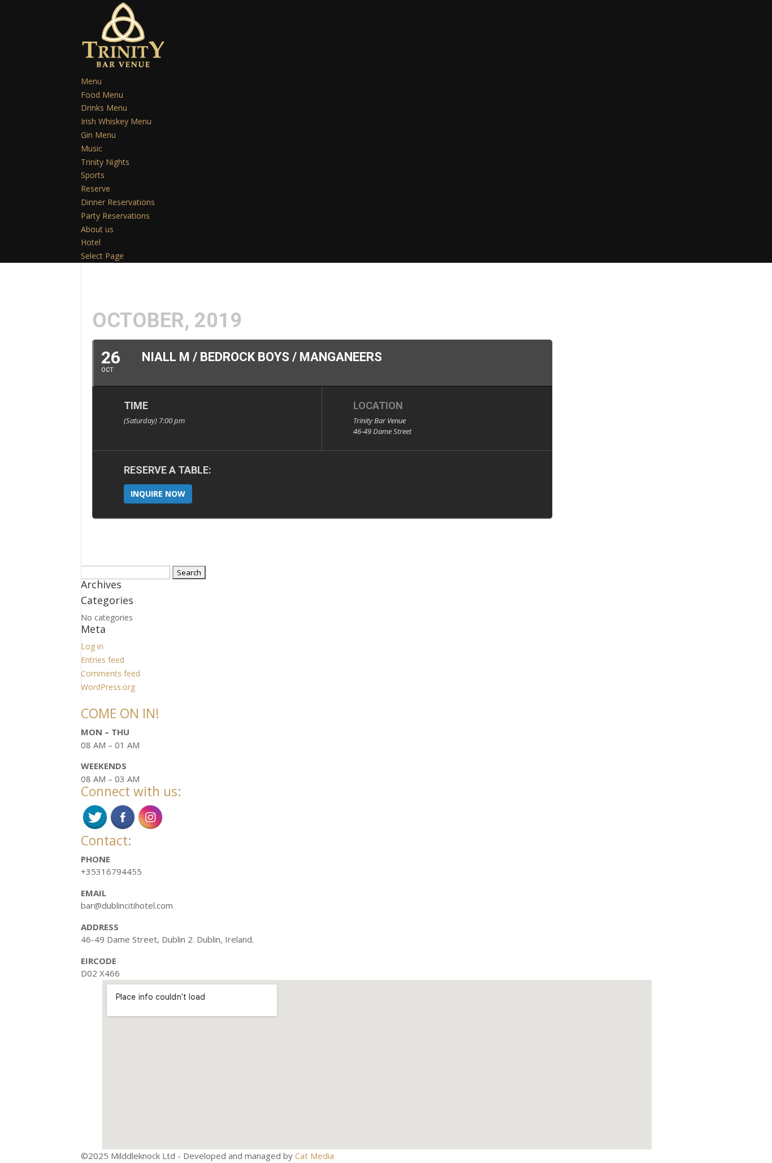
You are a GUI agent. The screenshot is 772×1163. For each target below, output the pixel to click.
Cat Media (314, 1155)
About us (97, 229)
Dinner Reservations (118, 202)
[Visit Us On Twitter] (95, 827)
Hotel (91, 242)
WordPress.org (108, 687)
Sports (93, 175)
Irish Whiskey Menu (116, 121)
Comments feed (110, 673)
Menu (91, 81)
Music (91, 148)
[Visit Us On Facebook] (122, 827)
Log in (92, 646)
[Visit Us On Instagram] (150, 827)
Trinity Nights (105, 162)
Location (378, 405)
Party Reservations (115, 215)
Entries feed (102, 659)
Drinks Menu (104, 107)
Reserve (95, 188)
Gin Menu (98, 134)
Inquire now (158, 493)
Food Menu (102, 94)
